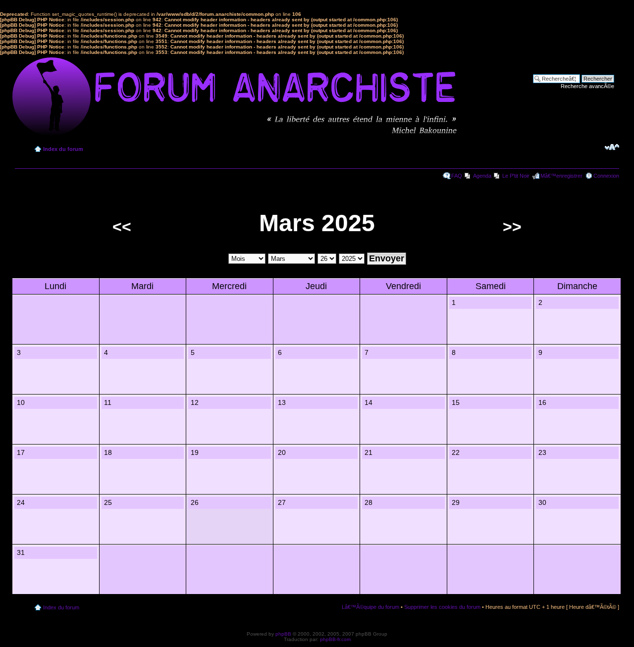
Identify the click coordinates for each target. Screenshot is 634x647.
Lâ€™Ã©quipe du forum (370, 607)
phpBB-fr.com (335, 639)
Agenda (482, 176)
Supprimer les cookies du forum (442, 607)
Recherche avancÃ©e (587, 86)
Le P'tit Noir (515, 176)
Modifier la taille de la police (612, 147)
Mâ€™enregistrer (561, 176)
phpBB (283, 634)
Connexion (606, 176)
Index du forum (63, 149)
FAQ (456, 176)
